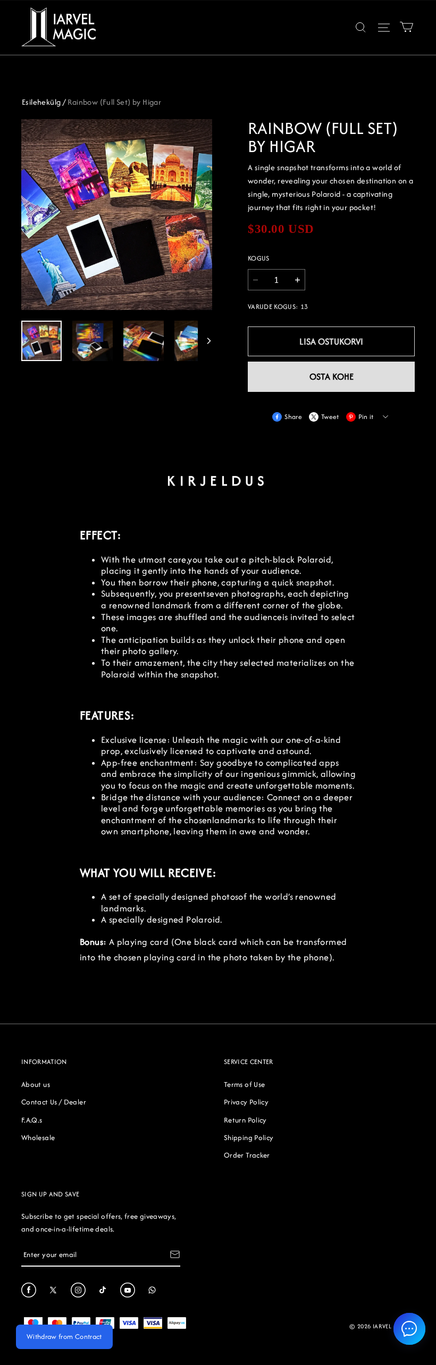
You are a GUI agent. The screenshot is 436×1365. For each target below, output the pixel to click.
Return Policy (245, 1120)
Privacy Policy (246, 1101)
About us (35, 1084)
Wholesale (38, 1137)
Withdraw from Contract (64, 1336)
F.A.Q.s (32, 1120)
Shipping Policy (248, 1137)
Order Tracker (247, 1155)
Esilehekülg (41, 101)
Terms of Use (244, 1084)
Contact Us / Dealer (53, 1101)
